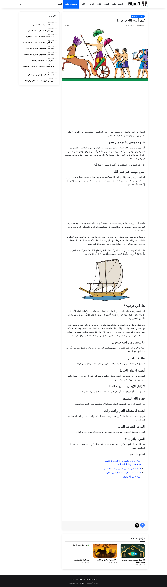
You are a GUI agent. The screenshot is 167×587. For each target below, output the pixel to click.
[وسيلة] (137, 4)
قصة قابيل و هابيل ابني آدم (129, 464)
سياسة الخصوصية (92, 583)
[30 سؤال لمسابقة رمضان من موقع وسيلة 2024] (133, 551)
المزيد (60, 4)
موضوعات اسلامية (71, 4)
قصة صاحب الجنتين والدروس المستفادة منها (122, 468)
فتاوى (99, 4)
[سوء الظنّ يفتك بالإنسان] (77, 551)
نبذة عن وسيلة (73, 583)
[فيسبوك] (142, 525)
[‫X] (137, 525)
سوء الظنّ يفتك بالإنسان (81, 560)
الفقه (107, 4)
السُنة (83, 4)
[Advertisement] (105, 105)
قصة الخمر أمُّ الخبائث (131, 477)
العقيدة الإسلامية (117, 4)
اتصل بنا (82, 583)
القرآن (92, 4)
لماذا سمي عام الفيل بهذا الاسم (107, 560)
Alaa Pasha (139, 25)
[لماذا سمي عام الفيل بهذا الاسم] (105, 551)
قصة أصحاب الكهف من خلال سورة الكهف (123, 461)
